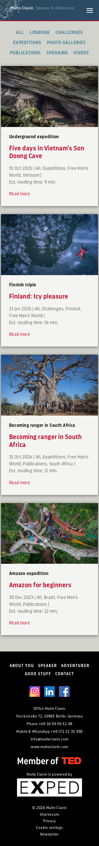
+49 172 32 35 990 (67, 732)
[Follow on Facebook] (64, 691)
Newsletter (49, 834)
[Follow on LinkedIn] (49, 691)
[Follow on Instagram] (34, 691)
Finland (72, 308)
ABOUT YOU (22, 666)
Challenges (69, 32)
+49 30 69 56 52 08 (56, 724)
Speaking (57, 52)
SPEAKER (47, 666)
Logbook (40, 32)
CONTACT (64, 674)
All (20, 32)
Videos (81, 52)
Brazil (49, 597)
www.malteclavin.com (49, 747)
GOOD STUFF (38, 674)
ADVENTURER (75, 666)
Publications (25, 52)
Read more (19, 193)
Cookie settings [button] (49, 828)
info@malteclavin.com (50, 739)
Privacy (49, 821)
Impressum (49, 814)
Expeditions (27, 42)
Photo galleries (66, 42)
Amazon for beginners (40, 585)
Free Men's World (26, 315)
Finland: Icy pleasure (38, 296)
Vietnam (31, 175)
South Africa (61, 464)
